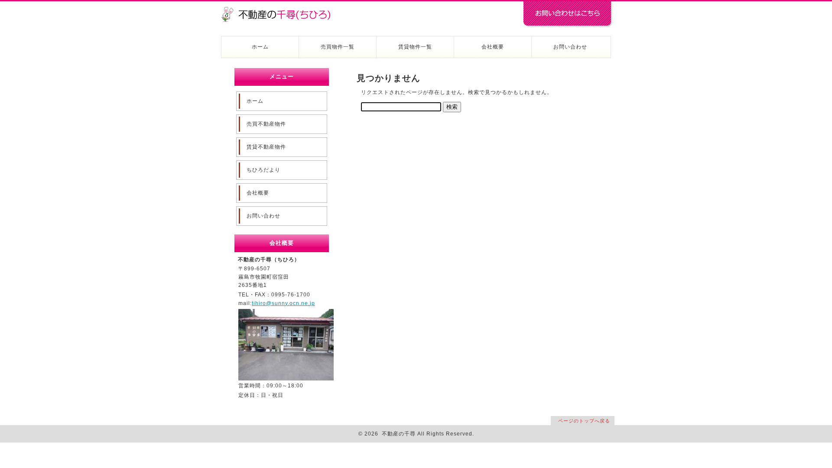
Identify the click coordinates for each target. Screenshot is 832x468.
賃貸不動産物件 (266, 147)
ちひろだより (263, 170)
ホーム (260, 47)
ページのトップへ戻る (584, 420)
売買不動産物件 (266, 124)
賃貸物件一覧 (415, 47)
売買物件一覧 (337, 47)
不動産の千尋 (279, 9)
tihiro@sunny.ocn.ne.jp (283, 303)
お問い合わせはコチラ (567, 14)
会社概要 (492, 47)
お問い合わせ (570, 47)
